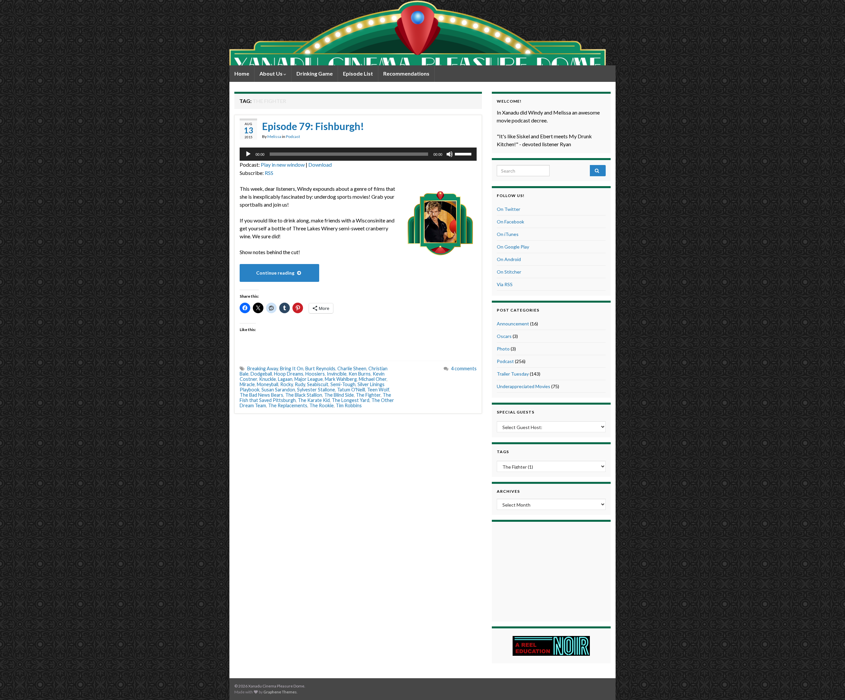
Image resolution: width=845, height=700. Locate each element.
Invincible (337, 374)
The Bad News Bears (261, 395)
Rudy (300, 384)
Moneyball (267, 384)
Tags (503, 451)
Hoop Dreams (288, 374)
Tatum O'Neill (351, 389)
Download (320, 164)
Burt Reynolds (320, 368)
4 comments (464, 368)
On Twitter (508, 209)
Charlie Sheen (351, 368)
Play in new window (283, 164)
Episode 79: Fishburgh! (313, 126)
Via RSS (505, 284)
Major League (308, 379)
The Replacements (287, 405)
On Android (509, 259)
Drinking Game (314, 73)
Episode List (358, 73)
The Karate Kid (314, 400)
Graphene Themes (280, 691)
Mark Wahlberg (341, 379)
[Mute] (449, 154)
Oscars (504, 336)
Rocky (286, 384)
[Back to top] (830, 685)
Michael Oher (373, 379)
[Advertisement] (551, 570)
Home (241, 73)
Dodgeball (261, 374)
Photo (503, 348)
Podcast (293, 136)
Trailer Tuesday (513, 374)
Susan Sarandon (278, 389)
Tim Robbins (349, 405)
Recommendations (406, 73)
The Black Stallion (303, 395)
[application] (358, 154)
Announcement (513, 323)
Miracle (247, 384)
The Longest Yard (350, 400)
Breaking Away (262, 368)
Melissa (274, 136)
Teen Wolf (378, 389)
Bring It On (291, 368)
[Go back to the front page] (417, 32)
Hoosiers (315, 374)
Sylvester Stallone (316, 389)
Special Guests (515, 412)
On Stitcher (509, 272)
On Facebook (510, 221)
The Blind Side (339, 395)
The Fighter (368, 395)
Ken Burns (360, 374)
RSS (269, 173)
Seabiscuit (317, 384)
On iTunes (508, 234)
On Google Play (513, 247)
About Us (271, 73)
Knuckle (267, 379)
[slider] (464, 153)
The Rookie (321, 405)
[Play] (248, 154)
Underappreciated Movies (523, 386)
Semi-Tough (342, 384)
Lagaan (285, 379)
